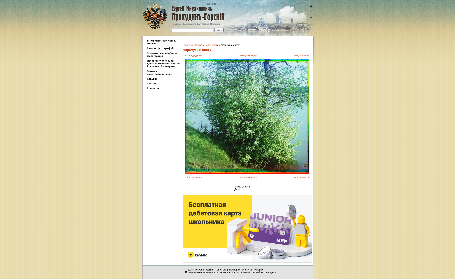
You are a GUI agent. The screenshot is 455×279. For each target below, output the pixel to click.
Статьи (151, 83)
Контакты (153, 88)
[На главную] (311, 6)
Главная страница (192, 45)
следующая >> (301, 55)
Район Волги (211, 45)
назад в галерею (248, 55)
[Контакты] (311, 17)
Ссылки (152, 78)
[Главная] (173, 18)
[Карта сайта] (311, 12)
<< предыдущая (193, 55)
